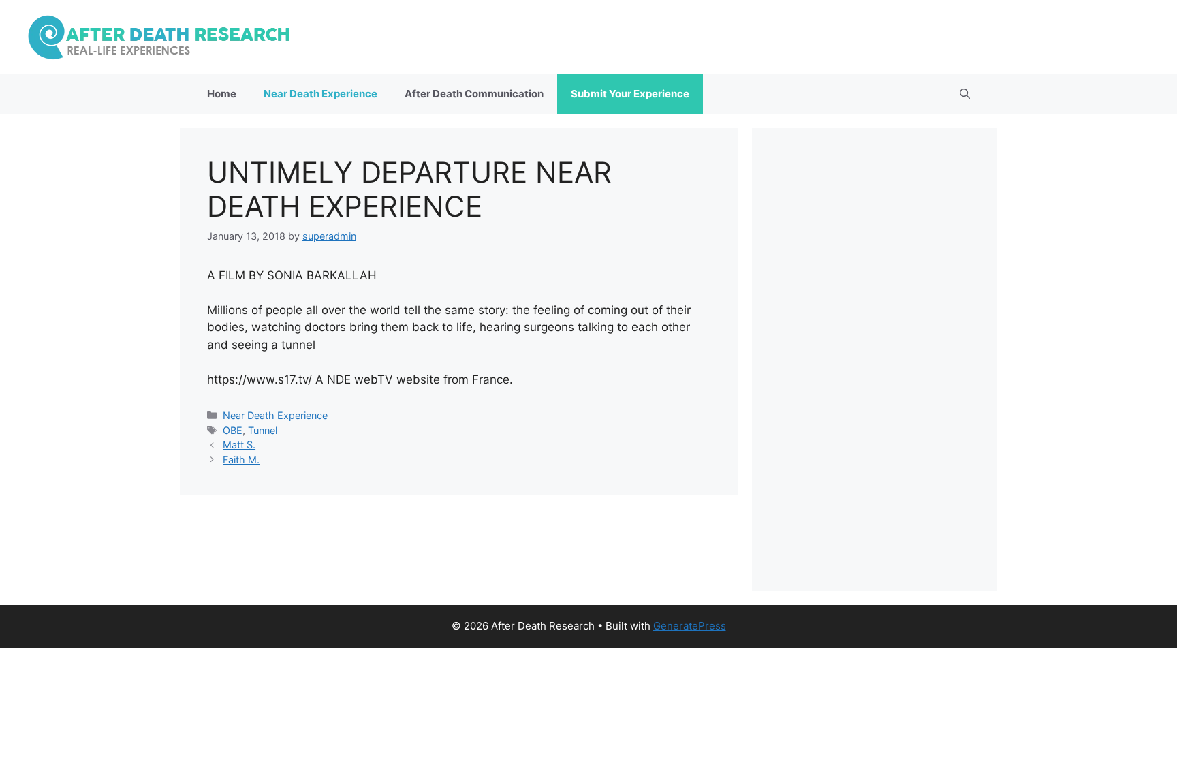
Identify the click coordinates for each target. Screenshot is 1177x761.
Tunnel (262, 430)
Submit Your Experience (630, 93)
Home (221, 93)
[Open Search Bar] (965, 94)
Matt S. (239, 444)
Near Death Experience (320, 93)
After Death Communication (474, 93)
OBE (232, 430)
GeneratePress (689, 625)
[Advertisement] (874, 359)
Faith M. (241, 459)
